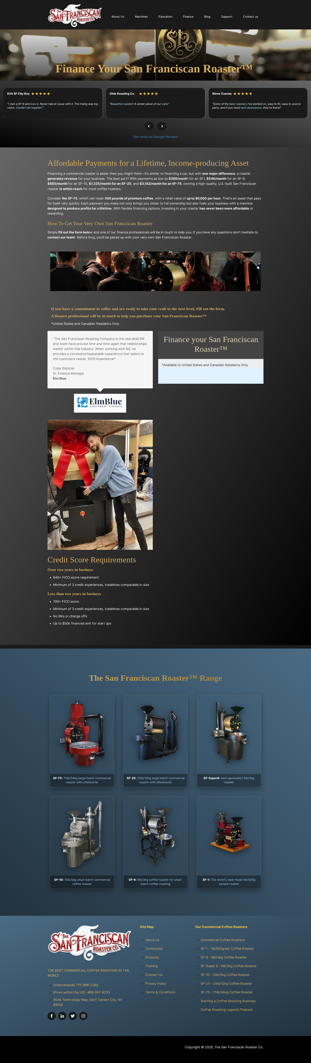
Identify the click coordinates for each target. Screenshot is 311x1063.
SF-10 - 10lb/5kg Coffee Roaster (225, 975)
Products (152, 957)
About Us (152, 940)
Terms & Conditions (160, 992)
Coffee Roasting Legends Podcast (227, 1009)
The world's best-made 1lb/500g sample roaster (229, 882)
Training (151, 966)
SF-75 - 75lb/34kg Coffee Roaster (227, 992)
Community (154, 948)
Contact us (250, 16)
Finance (188, 16)
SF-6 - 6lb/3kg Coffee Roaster (224, 957)
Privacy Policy (155, 983)
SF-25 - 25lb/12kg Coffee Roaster (226, 983)
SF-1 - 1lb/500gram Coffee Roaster (227, 948)
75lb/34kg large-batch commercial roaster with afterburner (82, 780)
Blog (207, 16)
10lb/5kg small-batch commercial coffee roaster (82, 882)
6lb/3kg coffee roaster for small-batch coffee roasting (155, 882)
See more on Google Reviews (155, 137)
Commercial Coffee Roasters (223, 940)
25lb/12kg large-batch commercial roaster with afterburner (155, 780)
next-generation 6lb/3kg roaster (229, 780)
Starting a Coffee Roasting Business (228, 1001)
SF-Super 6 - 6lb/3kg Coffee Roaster (229, 966)
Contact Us (154, 975)
